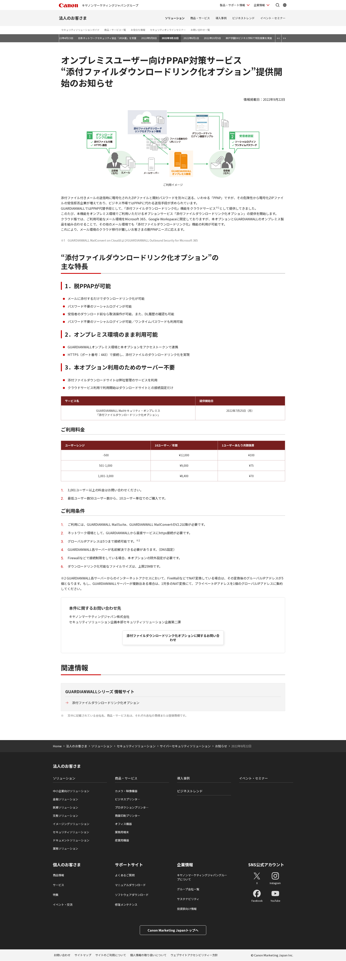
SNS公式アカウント (266, 864)
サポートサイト (129, 864)
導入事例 (221, 18)
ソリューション (175, 18)
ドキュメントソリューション (71, 840)
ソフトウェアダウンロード (132, 895)
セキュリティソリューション (136, 746)
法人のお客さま (73, 18)
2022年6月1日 (191, 38)
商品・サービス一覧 (115, 29)
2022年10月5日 (212, 38)
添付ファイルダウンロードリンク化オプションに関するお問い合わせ (173, 637)
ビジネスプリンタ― (127, 799)
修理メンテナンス (126, 905)
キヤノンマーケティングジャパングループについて (202, 877)
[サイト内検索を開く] (277, 5)
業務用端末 (122, 832)
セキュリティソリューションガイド (80, 29)
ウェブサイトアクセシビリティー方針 (194, 955)
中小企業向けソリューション (71, 791)
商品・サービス (200, 18)
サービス (58, 885)
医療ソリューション (65, 807)
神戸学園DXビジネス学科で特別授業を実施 (249, 38)
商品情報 (58, 875)
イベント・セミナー (273, 18)
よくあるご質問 (125, 875)
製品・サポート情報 (232, 5)
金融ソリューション (65, 799)
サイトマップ (82, 955)
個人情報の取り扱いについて (148, 955)
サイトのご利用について (110, 955)
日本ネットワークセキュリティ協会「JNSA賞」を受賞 (107, 38)
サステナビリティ (188, 899)
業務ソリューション (65, 848)
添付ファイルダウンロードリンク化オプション (105, 702)
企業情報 (259, 5)
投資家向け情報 (187, 909)
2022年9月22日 (170, 38)
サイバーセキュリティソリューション (185, 746)
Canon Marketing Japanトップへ (173, 930)
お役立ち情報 (138, 29)
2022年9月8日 (149, 38)
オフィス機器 (123, 824)
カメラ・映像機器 (126, 791)
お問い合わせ (62, 955)
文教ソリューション (65, 816)
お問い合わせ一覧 (200, 29)
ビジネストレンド (243, 18)
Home (57, 746)
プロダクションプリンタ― (132, 807)
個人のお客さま (67, 864)
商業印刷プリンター (127, 816)
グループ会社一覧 (188, 889)
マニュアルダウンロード (130, 885)
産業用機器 (122, 840)
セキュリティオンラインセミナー (168, 29)
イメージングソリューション (71, 824)
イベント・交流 (62, 905)
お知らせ (221, 746)
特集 (55, 895)
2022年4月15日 (64, 38)
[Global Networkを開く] (284, 5)
